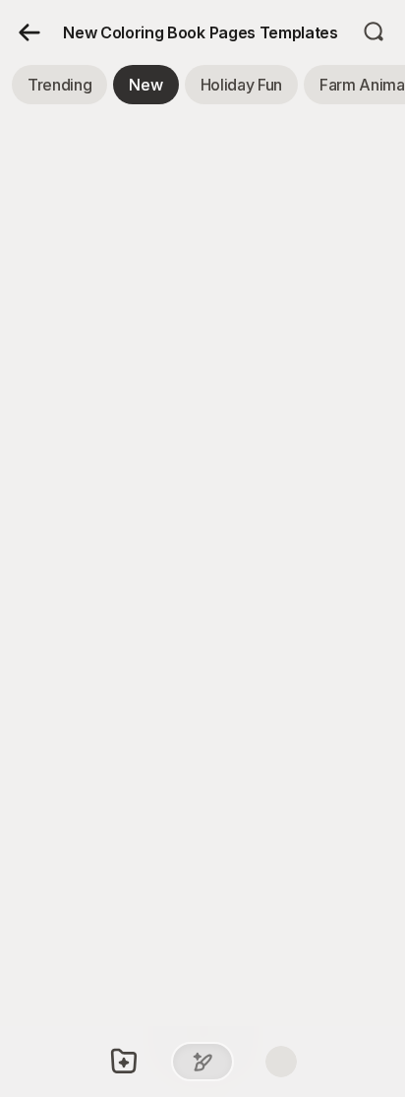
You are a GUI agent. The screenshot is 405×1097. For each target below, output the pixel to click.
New (145, 84)
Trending (59, 84)
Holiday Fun (241, 84)
